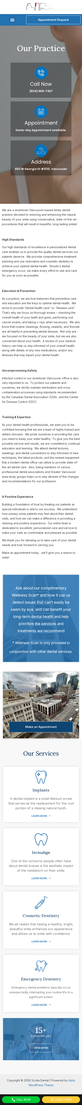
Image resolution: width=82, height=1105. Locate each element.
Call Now (41, 84)
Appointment (41, 122)
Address (41, 161)
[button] (12, 19)
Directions (63, 1099)
